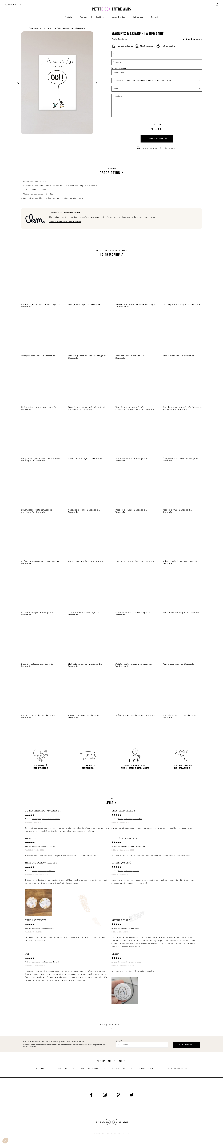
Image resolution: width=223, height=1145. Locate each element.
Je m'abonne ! (186, 1045)
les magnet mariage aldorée (43, 871)
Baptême (100, 17)
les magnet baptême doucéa (43, 846)
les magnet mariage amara (43, 928)
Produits (68, 17)
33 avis (199, 39)
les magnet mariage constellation (131, 846)
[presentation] (18, 82)
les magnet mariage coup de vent (45, 962)
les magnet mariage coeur (128, 928)
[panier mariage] (217, 4)
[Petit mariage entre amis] (111, 9)
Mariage (83, 17)
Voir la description (119, 39)
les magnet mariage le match (130, 819)
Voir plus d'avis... (111, 1025)
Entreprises (138, 17)
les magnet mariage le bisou (129, 962)
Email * (119, 1041)
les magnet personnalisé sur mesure (46, 819)
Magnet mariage (50, 28)
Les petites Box (118, 17)
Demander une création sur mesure (65, 222)
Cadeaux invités (35, 28)
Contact (154, 17)
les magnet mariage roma (128, 871)
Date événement (119, 68)
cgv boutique (118, 1069)
